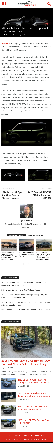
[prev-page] (24, 263)
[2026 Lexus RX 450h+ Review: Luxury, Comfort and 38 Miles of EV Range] (8, 383)
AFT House (28, 435)
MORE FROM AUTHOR (36, 235)
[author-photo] (26, 211)
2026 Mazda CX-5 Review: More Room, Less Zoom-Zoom (32, 408)
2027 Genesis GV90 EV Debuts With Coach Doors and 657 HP (25, 310)
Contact (18, 435)
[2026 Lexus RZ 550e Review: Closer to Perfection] (8, 424)
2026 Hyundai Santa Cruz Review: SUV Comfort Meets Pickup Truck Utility (25, 362)
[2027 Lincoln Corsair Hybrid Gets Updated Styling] (26, 245)
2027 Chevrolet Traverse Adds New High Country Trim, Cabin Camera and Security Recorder (43, 255)
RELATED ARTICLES (16, 235)
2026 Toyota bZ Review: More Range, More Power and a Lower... (34, 394)
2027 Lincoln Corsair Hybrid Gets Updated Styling (26, 254)
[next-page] (28, 263)
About (10, 435)
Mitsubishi (5, 43)
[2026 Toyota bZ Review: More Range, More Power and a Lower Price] (8, 397)
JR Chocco (7, 35)
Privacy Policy (40, 435)
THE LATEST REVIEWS (11, 322)
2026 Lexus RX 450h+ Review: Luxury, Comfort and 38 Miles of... (34, 381)
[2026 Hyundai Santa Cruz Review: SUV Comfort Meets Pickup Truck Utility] (26, 342)
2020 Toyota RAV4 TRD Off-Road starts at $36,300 (40, 195)
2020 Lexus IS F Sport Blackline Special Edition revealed (12, 195)
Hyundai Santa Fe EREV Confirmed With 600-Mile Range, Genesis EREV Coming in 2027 (9, 255)
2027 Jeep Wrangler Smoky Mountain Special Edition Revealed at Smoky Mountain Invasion (25, 303)
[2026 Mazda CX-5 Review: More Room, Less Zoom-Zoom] (8, 410)
